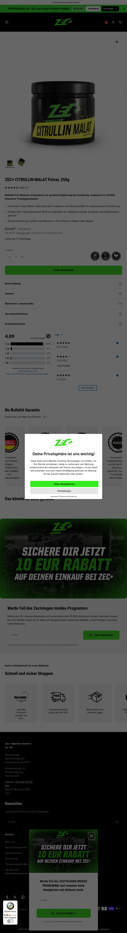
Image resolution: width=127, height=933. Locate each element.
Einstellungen (64, 491)
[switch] (10, 921)
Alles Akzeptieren (64, 484)
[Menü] (16, 902)
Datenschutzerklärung (68, 496)
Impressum (54, 496)
